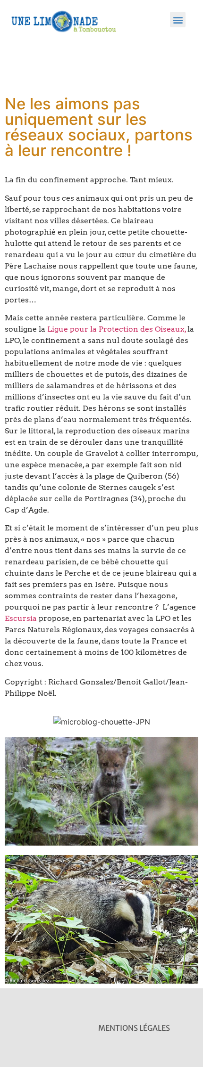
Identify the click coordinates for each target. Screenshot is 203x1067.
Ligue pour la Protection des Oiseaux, (117, 329)
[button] (178, 19)
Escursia (21, 618)
